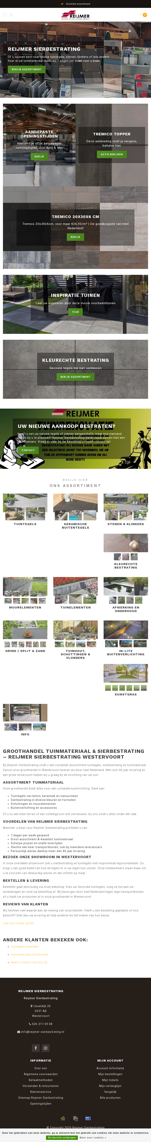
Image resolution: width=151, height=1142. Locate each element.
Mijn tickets (110, 1080)
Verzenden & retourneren (41, 1086)
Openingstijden (41, 1103)
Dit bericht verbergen (62, 1137)
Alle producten (110, 1097)
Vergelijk (110, 1091)
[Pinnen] (88, 1118)
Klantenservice (40, 1091)
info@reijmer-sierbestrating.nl (42, 1031)
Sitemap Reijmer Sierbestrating (40, 1097)
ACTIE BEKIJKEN (112, 154)
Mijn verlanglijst (110, 1086)
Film (75, 311)
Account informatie (110, 1068)
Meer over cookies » (93, 1137)
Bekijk (39, 156)
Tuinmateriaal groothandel (29, 954)
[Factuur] (75, 1118)
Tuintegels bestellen (25, 946)
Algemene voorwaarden (41, 1074)
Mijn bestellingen (110, 1074)
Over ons (40, 1068)
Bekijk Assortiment (27, 69)
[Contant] (63, 1118)
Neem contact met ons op (29, 962)
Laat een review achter (18, 923)
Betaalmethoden (41, 1080)
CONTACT (28, 450)
